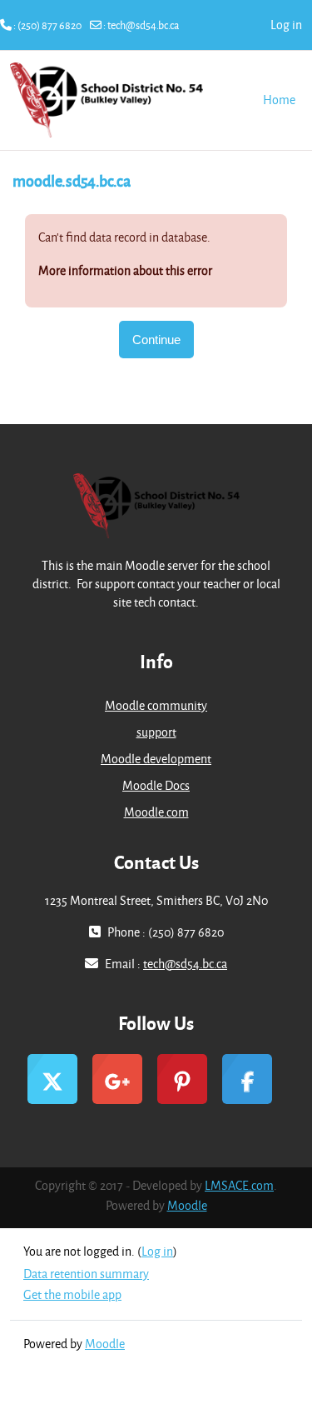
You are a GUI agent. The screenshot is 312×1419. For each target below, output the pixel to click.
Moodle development (156, 758)
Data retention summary (86, 1273)
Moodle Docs (156, 785)
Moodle (187, 1205)
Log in (286, 24)
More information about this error (125, 270)
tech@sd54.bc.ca (143, 24)
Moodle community (156, 705)
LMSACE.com (239, 1185)
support (156, 732)
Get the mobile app (72, 1294)
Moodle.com (156, 812)
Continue (156, 339)
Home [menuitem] (279, 99)
